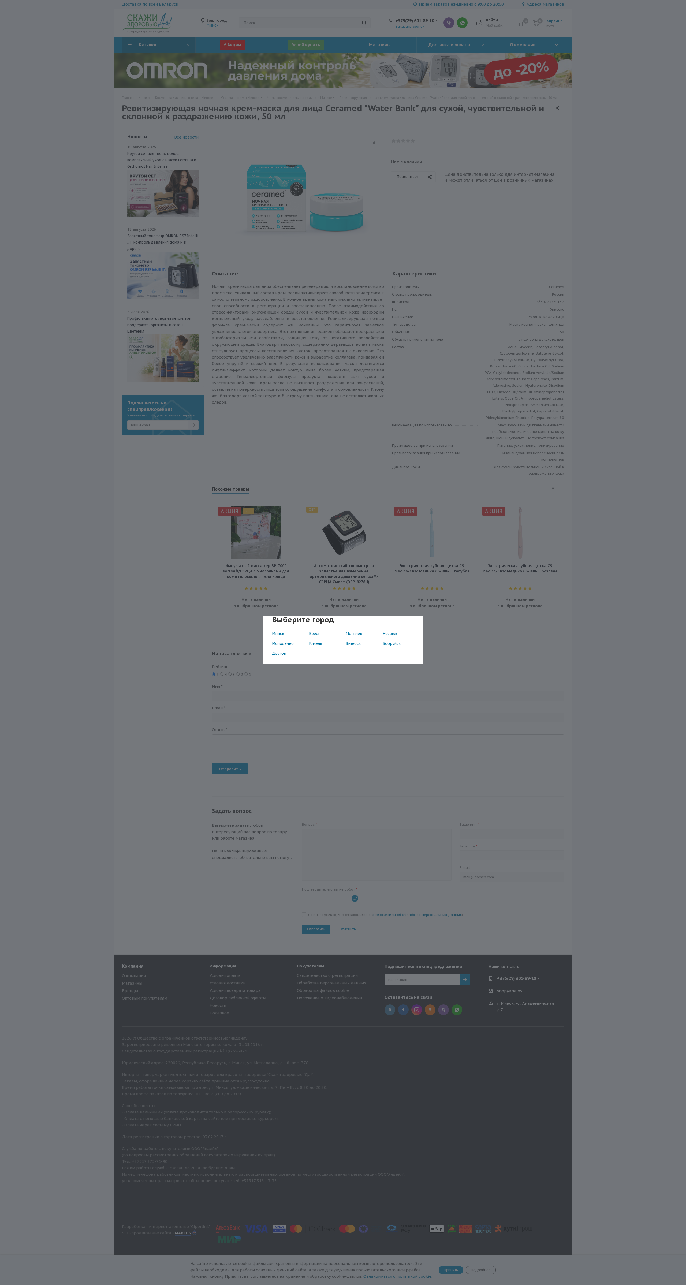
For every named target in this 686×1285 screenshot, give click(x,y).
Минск (278, 633)
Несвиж (390, 633)
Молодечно (283, 643)
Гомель (315, 643)
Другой (279, 653)
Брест (314, 633)
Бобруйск (392, 643)
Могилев (354, 633)
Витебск (353, 643)
